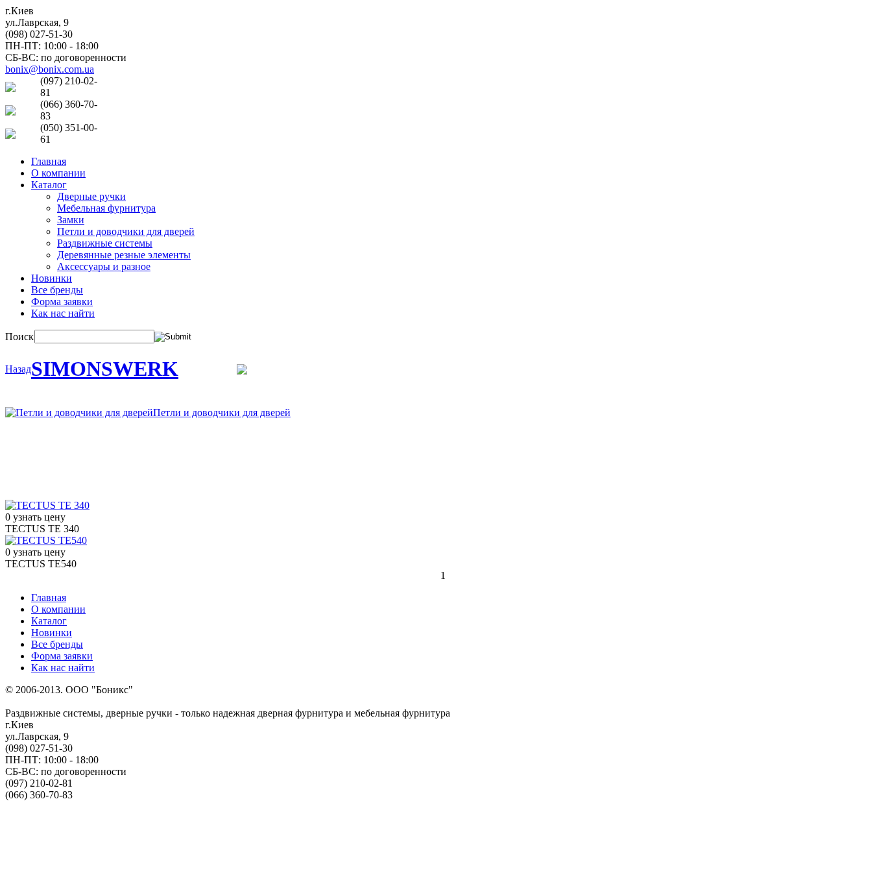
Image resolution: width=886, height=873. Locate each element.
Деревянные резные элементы (124, 254)
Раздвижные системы (104, 243)
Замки (70, 219)
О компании (58, 172)
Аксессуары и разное (103, 266)
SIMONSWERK (104, 368)
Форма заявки (62, 301)
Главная (48, 161)
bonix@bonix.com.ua (49, 69)
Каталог (49, 184)
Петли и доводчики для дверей (126, 231)
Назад (18, 369)
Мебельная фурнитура (106, 208)
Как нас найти (63, 313)
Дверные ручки (91, 196)
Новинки (51, 278)
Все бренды (57, 289)
